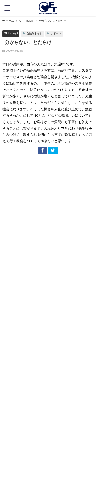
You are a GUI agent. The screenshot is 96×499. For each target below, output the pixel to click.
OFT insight (11, 33)
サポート (55, 33)
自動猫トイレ (34, 33)
